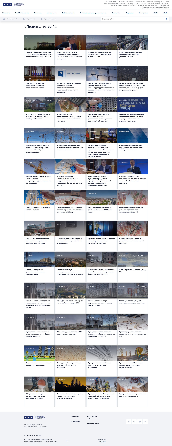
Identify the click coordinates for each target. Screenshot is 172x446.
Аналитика (51, 13)
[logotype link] (13, 5)
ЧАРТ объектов (22, 13)
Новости (6, 13)
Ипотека (38, 13)
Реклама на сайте (92, 418)
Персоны (129, 13)
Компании (116, 13)
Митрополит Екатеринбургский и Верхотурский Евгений (154, 7)
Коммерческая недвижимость (93, 13)
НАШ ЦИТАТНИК (111, 2)
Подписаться (31, 19)
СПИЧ (155, 13)
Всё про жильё (68, 13)
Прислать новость (50, 19)
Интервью (143, 13)
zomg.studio (102, 442)
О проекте (75, 421)
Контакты (75, 417)
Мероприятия (93, 424)
